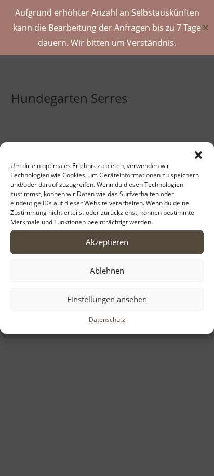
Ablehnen (107, 270)
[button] (198, 155)
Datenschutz (107, 319)
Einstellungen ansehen (107, 299)
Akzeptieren (107, 242)
